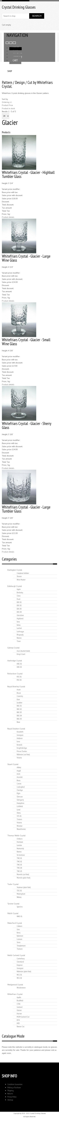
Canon (19, 783)
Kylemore (20, 936)
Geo (18, 929)
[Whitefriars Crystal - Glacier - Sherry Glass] (19, 420)
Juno (18, 741)
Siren (18, 942)
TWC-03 (19, 864)
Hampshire (20, 803)
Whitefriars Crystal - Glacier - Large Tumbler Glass (26, 509)
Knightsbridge (22, 748)
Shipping (10, 1090)
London (19, 845)
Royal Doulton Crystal (16, 728)
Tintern (19, 819)
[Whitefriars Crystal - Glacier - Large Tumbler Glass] (19, 503)
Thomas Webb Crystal (16, 835)
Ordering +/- (7, 102)
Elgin (18, 793)
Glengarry (20, 800)
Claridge (20, 790)
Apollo (19, 997)
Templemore (21, 945)
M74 (18, 1020)
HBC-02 (19, 667)
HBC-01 (19, 664)
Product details (8, 217)
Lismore (19, 939)
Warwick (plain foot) (23, 877)
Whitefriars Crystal (15, 994)
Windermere (21, 987)
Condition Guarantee (14, 1084)
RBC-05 (19, 719)
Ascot (18, 689)
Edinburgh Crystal (14, 586)
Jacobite (19, 702)
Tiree (19, 641)
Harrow (19, 1013)
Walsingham (21, 894)
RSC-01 (19, 676)
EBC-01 (19, 602)
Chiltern (20, 838)
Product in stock (8, 108)
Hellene (20, 738)
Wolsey (19, 897)
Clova (18, 595)
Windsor (19, 826)
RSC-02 (19, 680)
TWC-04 (19, 868)
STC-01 (19, 816)
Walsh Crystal (12, 913)
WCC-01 (19, 974)
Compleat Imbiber (23, 573)
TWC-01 (19, 858)
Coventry (20, 696)
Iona (18, 621)
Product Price (7, 105)
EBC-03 (19, 608)
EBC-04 (19, 612)
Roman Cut (20, 1026)
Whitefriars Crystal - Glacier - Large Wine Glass (26, 258)
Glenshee (20, 615)
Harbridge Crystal (14, 660)
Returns (10, 1093)
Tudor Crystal (13, 884)
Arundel (20, 777)
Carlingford (21, 787)
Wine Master (21, 579)
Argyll (19, 770)
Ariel (18, 774)
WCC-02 (19, 978)
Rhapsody (20, 634)
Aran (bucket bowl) (23, 651)
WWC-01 (19, 916)
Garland (19, 1007)
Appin (19, 589)
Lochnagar (20, 631)
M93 (18, 1023)
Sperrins (20, 906)
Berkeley (20, 592)
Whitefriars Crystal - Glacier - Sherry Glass (26, 425)
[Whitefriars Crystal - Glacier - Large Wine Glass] (19, 252)
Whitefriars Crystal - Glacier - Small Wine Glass (26, 341)
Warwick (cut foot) (23, 874)
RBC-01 (19, 706)
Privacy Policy (11, 1096)
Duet (18, 599)
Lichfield (20, 806)
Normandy (20, 848)
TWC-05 (19, 871)
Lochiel (19, 628)
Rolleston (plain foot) (24, 971)
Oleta (19, 813)
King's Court (21, 654)
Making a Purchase (14, 1087)
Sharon (19, 576)
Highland (20, 618)
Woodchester (21, 829)
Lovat (18, 809)
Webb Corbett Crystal (16, 955)
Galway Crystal (13, 647)
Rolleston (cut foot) (23, 754)
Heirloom (20, 842)
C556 (18, 1004)
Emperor (20, 965)
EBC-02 (19, 605)
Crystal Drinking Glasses (19, 7)
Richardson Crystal (15, 673)
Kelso (18, 625)
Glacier (19, 1010)
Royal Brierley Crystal (16, 686)
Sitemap (10, 1100)
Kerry (18, 932)
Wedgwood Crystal (15, 984)
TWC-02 (19, 861)
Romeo (19, 638)
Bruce (19, 693)
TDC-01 (19, 890)
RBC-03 (19, 712)
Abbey (19, 767)
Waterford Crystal (14, 923)
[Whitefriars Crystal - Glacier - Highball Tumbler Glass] (19, 169)
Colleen (19, 926)
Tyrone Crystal (13, 903)
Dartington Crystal (14, 570)
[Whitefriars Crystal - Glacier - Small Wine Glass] (19, 336)
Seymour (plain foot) (24, 887)
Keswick (19, 744)
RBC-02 (19, 709)
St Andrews (21, 855)
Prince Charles (22, 751)
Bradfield (20, 1000)
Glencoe (20, 796)
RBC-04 (19, 715)
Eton (18, 699)
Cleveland (20, 961)
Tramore (20, 949)
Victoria (19, 757)
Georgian (20, 735)
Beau (18, 780)
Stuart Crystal (12, 764)
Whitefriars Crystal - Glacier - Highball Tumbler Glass (28, 174)
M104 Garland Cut (23, 1016)
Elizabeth (20, 731)
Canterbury (21, 958)
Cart (15, 60)
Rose (18, 722)
